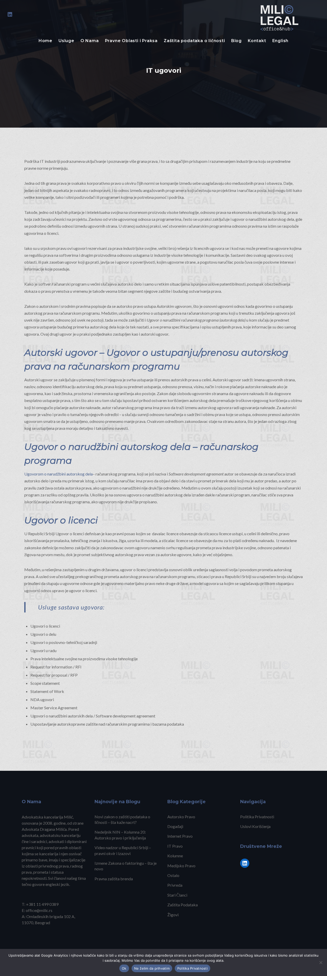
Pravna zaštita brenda (114, 878)
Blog (236, 40)
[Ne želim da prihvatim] (320, 962)
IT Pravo (175, 846)
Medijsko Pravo (181, 865)
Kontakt (257, 40)
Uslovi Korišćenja (255, 826)
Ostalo (173, 875)
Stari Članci (177, 895)
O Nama (89, 40)
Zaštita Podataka (182, 904)
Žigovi (173, 914)
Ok (124, 968)
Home (45, 40)
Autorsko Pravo (181, 816)
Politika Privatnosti (257, 816)
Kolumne (175, 855)
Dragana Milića (53, 829)
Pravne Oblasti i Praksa (131, 40)
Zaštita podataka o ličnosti (194, 40)
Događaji (175, 826)
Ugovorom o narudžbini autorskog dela (58, 473)
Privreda (174, 885)
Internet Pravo (180, 836)
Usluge (66, 40)
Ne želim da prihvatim (152, 968)
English (280, 40)
